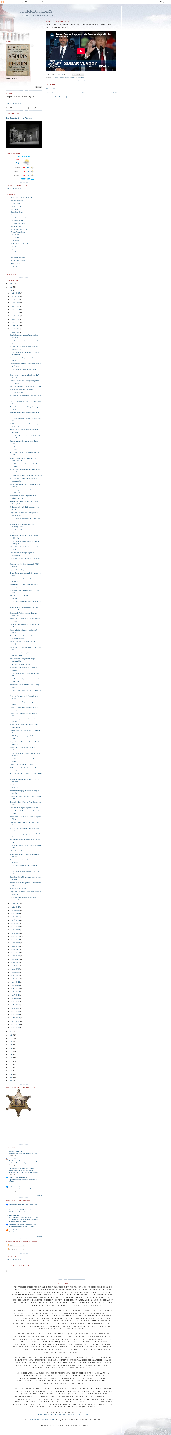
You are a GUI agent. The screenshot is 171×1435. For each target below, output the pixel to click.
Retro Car (14, 252)
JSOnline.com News (16, 1187)
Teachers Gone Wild (18, 257)
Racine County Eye (15, 1151)
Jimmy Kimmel (65, 77)
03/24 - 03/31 (15, 992)
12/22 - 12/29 (15, 296)
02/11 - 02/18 (15, 1011)
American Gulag (14, 1215)
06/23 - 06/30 (15, 949)
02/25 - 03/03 (15, 1005)
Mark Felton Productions (19, 243)
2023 (11, 1032)
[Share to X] (78, 74)
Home (82, 92)
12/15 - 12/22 (15, 299)
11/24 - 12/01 (15, 309)
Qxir (12, 249)
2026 (11, 284)
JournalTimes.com (15, 1159)
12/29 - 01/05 (15, 293)
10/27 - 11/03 (15, 322)
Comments (13, 1249)
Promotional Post (14, 1232)
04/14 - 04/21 (15, 982)
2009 (11, 1077)
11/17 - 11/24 (15, 312)
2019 (11, 1045)
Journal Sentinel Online (19, 229)
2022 (11, 1035)
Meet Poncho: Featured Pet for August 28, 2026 (23, 1153)
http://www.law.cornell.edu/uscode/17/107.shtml (63, 1415)
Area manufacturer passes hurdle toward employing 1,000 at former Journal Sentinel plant (23, 1171)
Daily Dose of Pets (17, 220)
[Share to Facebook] (80, 74)
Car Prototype (15, 203)
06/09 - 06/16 (15, 956)
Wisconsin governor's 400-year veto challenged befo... (22, 525)
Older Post (113, 92)
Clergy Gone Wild (17, 206)
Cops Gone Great (17, 212)
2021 (11, 1038)
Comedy (56, 77)
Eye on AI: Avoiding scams (19, 570)
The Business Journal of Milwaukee (21, 1168)
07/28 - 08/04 (15, 933)
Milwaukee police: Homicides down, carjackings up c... (22, 637)
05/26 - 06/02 (15, 962)
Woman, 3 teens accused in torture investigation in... (21, 390)
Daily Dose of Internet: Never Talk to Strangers (26, 475)
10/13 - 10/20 (15, 329)
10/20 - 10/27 (15, 325)
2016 (11, 1054)
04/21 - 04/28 (15, 979)
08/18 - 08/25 (15, 923)
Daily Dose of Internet (18, 217)
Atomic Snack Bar (17, 200)
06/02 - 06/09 (15, 959)
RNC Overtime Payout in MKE (20, 664)
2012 (11, 1067)
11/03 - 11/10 (15, 319)
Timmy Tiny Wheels (18, 260)
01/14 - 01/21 (15, 1024)
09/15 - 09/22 (15, 910)
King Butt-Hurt (16, 235)
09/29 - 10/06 (15, 904)
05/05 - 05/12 (15, 972)
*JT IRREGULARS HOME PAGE (22, 198)
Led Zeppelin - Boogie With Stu (19, 117)
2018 (11, 1048)
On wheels (14, 246)
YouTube (80, 77)
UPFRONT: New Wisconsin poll (21, 851)
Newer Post (50, 92)
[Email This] (73, 74)
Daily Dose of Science (18, 223)
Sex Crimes (15, 255)
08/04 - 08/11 (15, 930)
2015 (11, 1058)
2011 (11, 1071)
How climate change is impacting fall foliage (25, 807)
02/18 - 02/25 (15, 1008)
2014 (11, 1061)
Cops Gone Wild (16, 215)
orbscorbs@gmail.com (13, 103)
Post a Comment (50, 88)
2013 (11, 1064)
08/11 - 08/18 (15, 926)
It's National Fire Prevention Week (21, 764)
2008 (11, 1080)
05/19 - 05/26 (15, 966)
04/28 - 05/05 (15, 975)
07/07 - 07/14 (15, 943)
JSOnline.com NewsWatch (18, 1177)
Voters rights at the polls (18, 888)
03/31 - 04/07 (15, 988)
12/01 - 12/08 (15, 306)
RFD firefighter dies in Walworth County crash (25, 386)
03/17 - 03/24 (15, 995)
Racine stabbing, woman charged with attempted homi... (23, 898)
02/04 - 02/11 (15, 1014)
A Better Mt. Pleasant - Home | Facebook (23, 1204)
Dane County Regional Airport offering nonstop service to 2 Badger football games (23, 1162)
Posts (11, 1245)
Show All (39, 1195)
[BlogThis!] (75, 74)
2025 (11, 287)
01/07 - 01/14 (15, 1027)
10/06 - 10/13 (15, 332)
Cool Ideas (14, 209)
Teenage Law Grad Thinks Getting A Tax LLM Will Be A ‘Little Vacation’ (23, 1211)
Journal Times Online (18, 232)
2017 (11, 1051)
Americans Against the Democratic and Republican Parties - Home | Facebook (22, 1225)
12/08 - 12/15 (15, 303)
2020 (11, 1041)
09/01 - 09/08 (15, 917)
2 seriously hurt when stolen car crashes (20, 1189)
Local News (15, 240)
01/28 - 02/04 (15, 1018)
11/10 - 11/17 (15, 316)
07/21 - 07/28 (15, 936)
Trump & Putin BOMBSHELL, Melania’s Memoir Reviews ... (24, 608)
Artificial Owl (13, 1230)
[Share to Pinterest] (82, 74)
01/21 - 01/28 (15, 1021)
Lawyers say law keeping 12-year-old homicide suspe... (22, 654)
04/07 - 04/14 (15, 985)
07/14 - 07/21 (15, 939)
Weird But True (16, 263)
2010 (11, 1074)
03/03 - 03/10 (15, 1001)
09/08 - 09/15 (15, 913)
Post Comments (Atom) (63, 97)
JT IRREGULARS (36, 11)
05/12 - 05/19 (15, 969)
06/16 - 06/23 (15, 952)
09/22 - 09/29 (15, 907)
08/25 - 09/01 (15, 920)
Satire (73, 77)
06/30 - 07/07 (15, 946)
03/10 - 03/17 (15, 998)
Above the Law (14, 1208)
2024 (11, 290)
